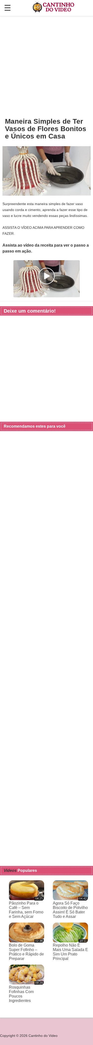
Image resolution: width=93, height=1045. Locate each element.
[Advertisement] (46, 66)
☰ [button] (7, 7)
